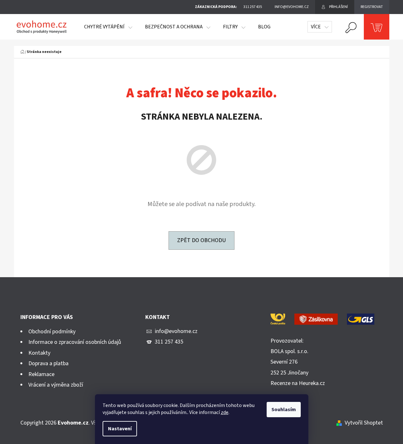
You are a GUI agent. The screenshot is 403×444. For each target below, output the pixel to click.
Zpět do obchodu (201, 240)
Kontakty (39, 353)
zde (224, 412)
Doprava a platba (48, 363)
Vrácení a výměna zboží (55, 385)
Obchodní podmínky (52, 332)
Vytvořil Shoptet (364, 423)
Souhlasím (283, 409)
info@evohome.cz (176, 331)
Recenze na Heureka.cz (297, 383)
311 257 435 (169, 342)
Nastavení (120, 428)
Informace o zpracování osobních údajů (74, 342)
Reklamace (41, 374)
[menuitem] (108, 27)
